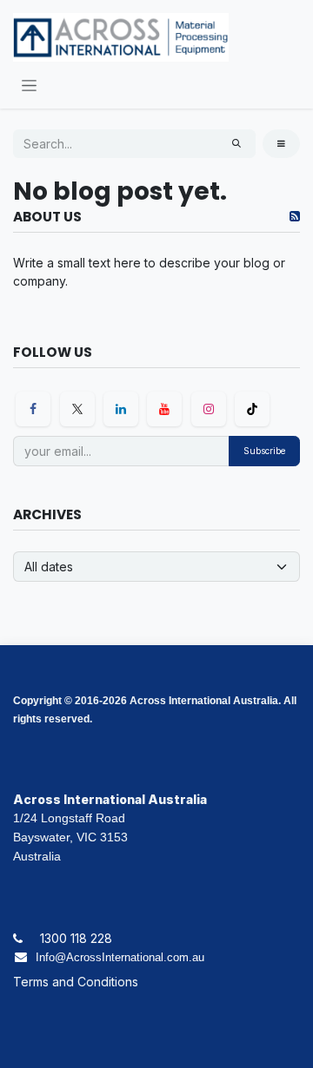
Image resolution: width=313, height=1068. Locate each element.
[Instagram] (208, 409)
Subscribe (264, 450)
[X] (77, 409)
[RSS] (295, 216)
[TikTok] (252, 409)
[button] (281, 143)
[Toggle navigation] (29, 85)
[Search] (236, 143)
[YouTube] (164, 409)
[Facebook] (33, 409)
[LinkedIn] (120, 409)
